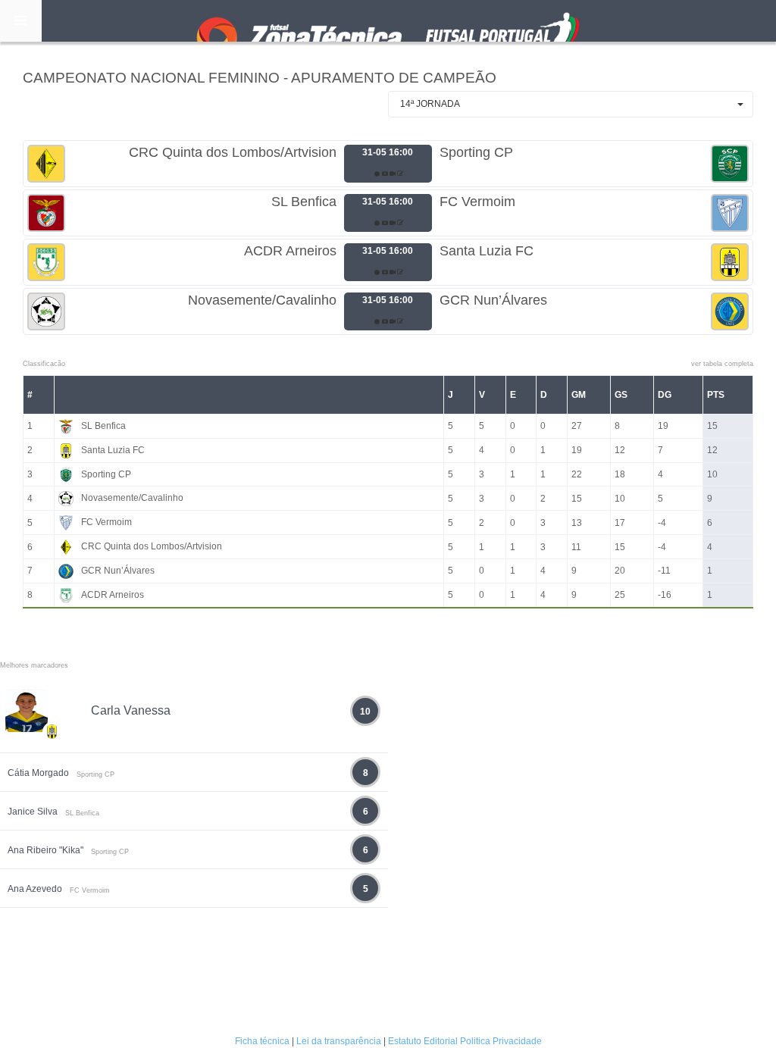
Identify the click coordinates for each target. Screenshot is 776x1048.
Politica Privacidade (501, 1041)
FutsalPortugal (388, 21)
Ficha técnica (262, 1041)
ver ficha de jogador (52, 776)
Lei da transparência (338, 1041)
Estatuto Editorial (423, 1041)
